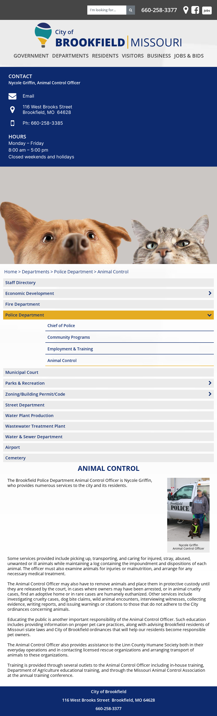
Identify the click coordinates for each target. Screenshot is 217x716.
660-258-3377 (159, 10)
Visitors (133, 55)
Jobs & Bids (189, 55)
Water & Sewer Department (34, 437)
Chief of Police (61, 325)
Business (159, 55)
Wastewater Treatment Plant (35, 426)
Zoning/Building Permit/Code (35, 394)
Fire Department (22, 304)
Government (31, 55)
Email (28, 96)
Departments (70, 55)
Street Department (25, 405)
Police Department (73, 271)
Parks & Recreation (25, 383)
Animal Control (112, 271)
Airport (12, 447)
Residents (105, 55)
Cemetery (15, 458)
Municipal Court (21, 372)
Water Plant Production (29, 415)
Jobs (207, 10)
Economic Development (29, 293)
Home (10, 271)
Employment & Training (70, 348)
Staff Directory (20, 282)
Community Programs (68, 337)
